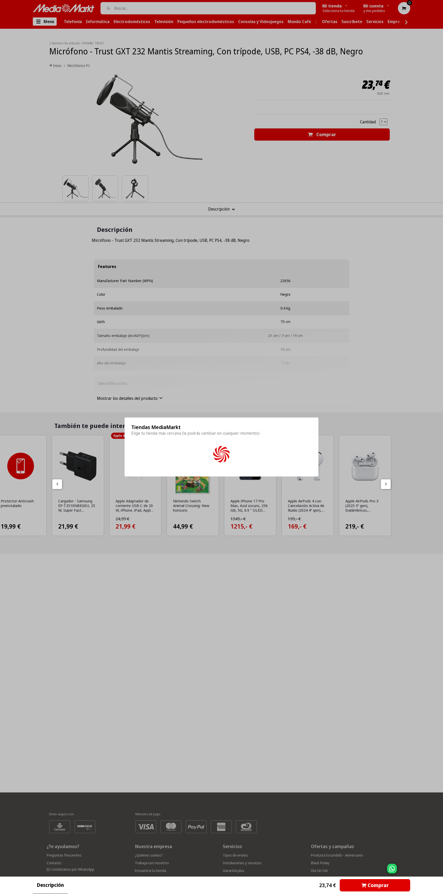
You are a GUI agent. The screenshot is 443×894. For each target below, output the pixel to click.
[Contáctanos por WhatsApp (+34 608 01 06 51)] (438, 871)
